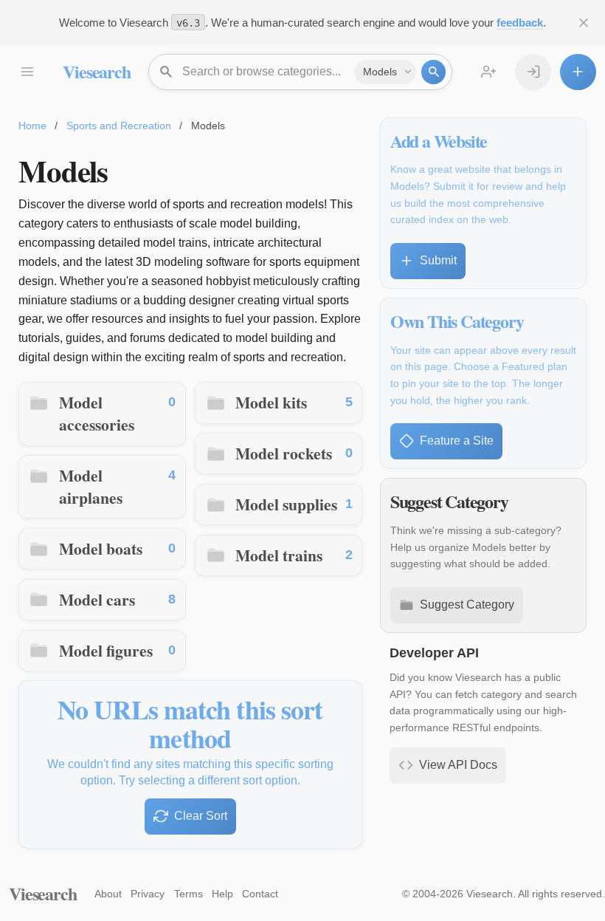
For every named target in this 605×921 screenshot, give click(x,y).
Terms (188, 894)
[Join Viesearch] (489, 72)
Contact (260, 894)
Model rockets (283, 453)
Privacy (148, 894)
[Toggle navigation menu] (27, 72)
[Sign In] (533, 72)
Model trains (278, 555)
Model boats (100, 548)
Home (32, 125)
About (108, 894)
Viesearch (96, 71)
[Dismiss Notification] (584, 22)
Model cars (97, 599)
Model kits (271, 402)
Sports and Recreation (118, 125)
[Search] (433, 72)
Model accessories (96, 413)
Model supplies (286, 504)
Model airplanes (90, 486)
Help (222, 894)
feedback (520, 22)
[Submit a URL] (578, 72)
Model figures (106, 650)
